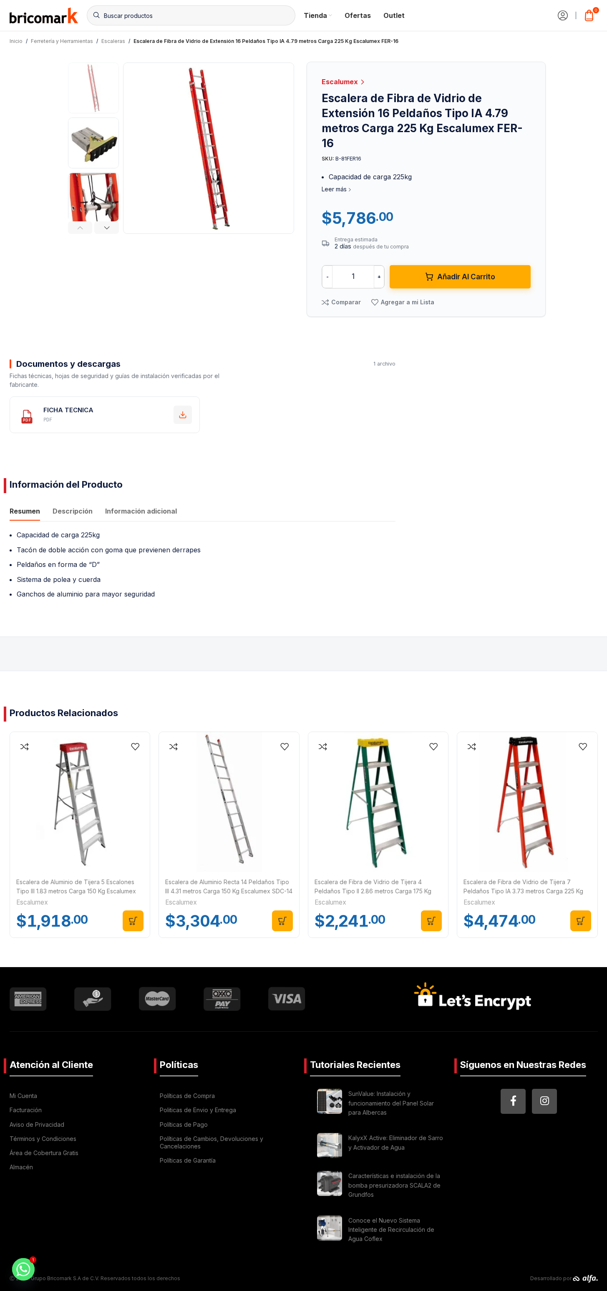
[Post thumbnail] (329, 1104)
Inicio (16, 41)
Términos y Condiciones (43, 1138)
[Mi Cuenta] (562, 15)
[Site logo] (44, 14)
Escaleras (113, 41)
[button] (80, 227)
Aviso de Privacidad (37, 1124)
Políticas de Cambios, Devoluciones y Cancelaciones (211, 1142)
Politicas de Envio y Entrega (198, 1109)
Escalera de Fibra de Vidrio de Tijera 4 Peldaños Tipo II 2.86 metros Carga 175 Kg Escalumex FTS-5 (373, 891)
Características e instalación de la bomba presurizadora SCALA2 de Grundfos (394, 1185)
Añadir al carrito (466, 277)
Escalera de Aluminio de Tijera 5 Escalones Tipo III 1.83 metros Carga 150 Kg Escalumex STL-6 (76, 891)
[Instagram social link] (544, 1101)
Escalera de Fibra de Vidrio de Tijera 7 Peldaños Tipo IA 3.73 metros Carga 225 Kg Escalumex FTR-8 (523, 891)
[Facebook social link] (513, 1101)
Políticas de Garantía (188, 1160)
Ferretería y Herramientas (62, 41)
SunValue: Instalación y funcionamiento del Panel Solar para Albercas (391, 1103)
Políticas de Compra (187, 1095)
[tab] (25, 512)
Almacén (21, 1167)
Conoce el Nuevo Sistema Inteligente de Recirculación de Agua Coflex (391, 1230)
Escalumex (341, 82)
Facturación (26, 1109)
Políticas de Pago (184, 1124)
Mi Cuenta (23, 1095)
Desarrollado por (551, 1278)
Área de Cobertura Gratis (44, 1152)
